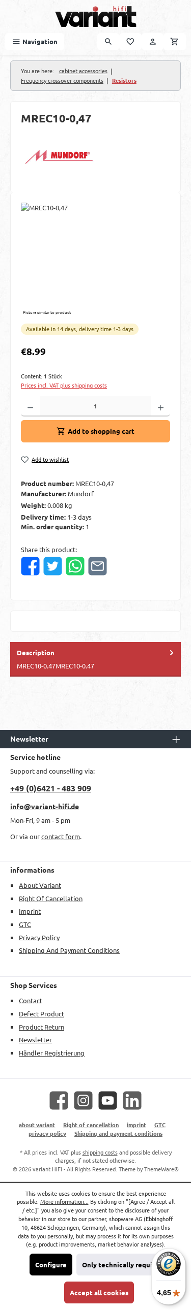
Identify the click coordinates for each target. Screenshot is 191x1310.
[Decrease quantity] (30, 406)
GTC (25, 924)
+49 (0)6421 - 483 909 (50, 788)
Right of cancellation (51, 898)
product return (41, 1027)
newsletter (35, 1039)
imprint (30, 911)
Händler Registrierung (52, 1052)
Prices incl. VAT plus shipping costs (64, 385)
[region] (95, 260)
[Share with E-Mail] (97, 566)
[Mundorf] (95, 157)
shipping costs (100, 1152)
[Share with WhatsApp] (75, 566)
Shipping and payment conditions (69, 950)
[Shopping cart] (174, 41)
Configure (51, 1264)
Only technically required (122, 1264)
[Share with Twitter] (52, 566)
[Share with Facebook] (30, 566)
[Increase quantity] (160, 406)
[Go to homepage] (96, 16)
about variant (40, 885)
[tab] (95, 659)
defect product (41, 1013)
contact (30, 1000)
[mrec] (95, 260)
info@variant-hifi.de (44, 806)
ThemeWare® (161, 1169)
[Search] (108, 41)
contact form (60, 836)
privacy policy (39, 937)
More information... (64, 1201)
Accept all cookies (99, 1292)
